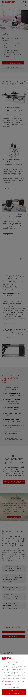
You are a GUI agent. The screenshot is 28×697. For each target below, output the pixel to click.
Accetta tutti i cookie (14, 693)
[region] (14, 676)
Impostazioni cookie (14, 687)
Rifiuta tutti (14, 690)
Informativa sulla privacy (7, 684)
